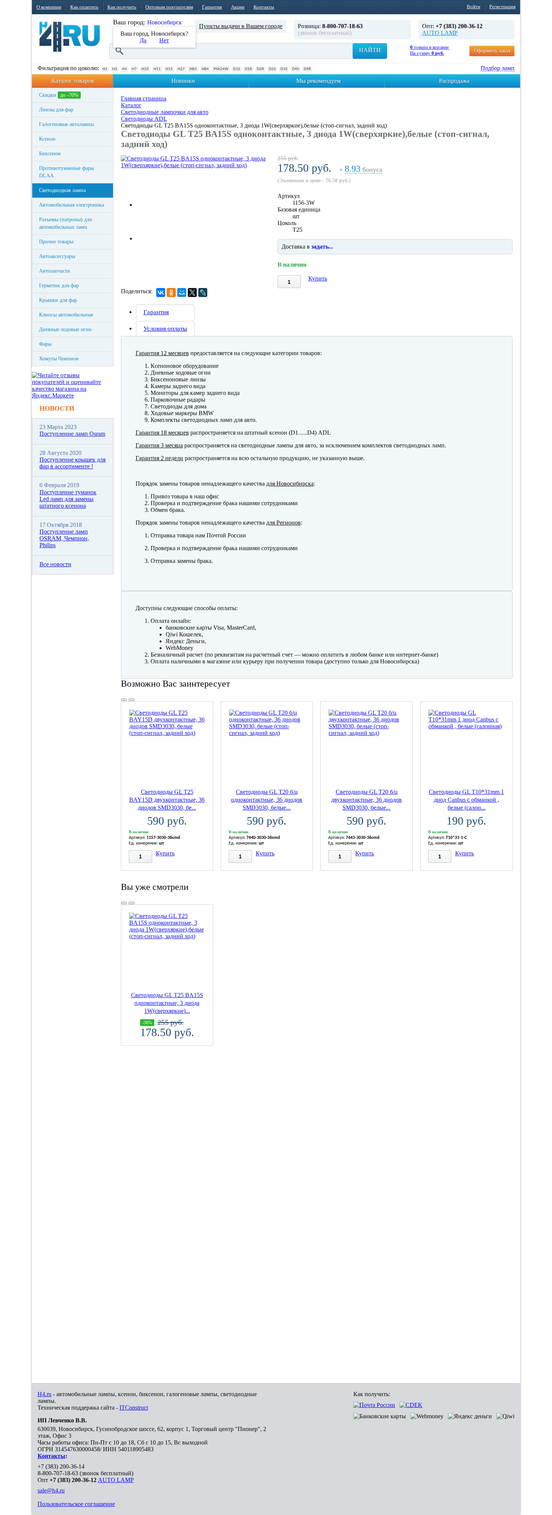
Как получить (121, 7)
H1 (105, 69)
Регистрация (502, 6)
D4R (307, 69)
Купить (317, 278)
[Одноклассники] (171, 292)
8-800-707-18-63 (58, 1473)
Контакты (263, 7)
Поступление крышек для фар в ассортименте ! (72, 463)
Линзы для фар (56, 109)
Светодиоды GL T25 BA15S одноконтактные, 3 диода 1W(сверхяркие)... (167, 1003)
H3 (114, 69)
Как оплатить (84, 7)
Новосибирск (164, 22)
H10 (145, 69)
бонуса (363, 170)
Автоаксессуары (57, 256)
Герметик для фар (59, 285)
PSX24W (221, 69)
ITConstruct (133, 1407)
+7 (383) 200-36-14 (61, 1466)
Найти (370, 50)
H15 (169, 69)
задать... (322, 246)
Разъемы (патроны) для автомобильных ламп (65, 223)
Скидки (58, 95)
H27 (181, 69)
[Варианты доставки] (374, 1405)
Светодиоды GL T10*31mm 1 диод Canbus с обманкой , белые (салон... (466, 800)
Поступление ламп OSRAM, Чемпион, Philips (64, 538)
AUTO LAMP (440, 33)
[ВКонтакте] (160, 292)
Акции (237, 7)
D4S (295, 69)
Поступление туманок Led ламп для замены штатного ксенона (68, 499)
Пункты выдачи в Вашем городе (240, 26)
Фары (45, 344)
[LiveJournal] (202, 292)
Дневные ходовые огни (65, 329)
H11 (157, 69)
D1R (248, 69)
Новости (56, 408)
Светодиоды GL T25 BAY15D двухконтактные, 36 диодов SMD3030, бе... (167, 800)
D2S (272, 69)
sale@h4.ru (51, 1490)
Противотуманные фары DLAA (66, 171)
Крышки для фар (58, 300)
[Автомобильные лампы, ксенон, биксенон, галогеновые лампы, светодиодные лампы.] (69, 37)
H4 (124, 69)
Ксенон (47, 139)
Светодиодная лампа (62, 190)
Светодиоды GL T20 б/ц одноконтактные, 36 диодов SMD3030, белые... (266, 800)
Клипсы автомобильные (66, 315)
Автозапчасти (54, 271)
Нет (164, 40)
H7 (134, 69)
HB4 (205, 69)
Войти (473, 6)
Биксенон (50, 153)
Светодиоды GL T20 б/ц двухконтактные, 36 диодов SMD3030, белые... (366, 800)
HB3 (193, 69)
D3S (284, 69)
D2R (260, 69)
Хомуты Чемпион (59, 359)
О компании (48, 7)
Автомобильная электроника (71, 205)
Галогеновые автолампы (66, 124)
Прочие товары (56, 241)
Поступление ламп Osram (72, 433)
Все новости (55, 564)
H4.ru (44, 1394)
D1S (236, 69)
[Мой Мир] (181, 292)
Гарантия (212, 7)
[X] (192, 292)
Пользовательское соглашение (76, 1504)
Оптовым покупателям (169, 7)
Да (143, 40)
